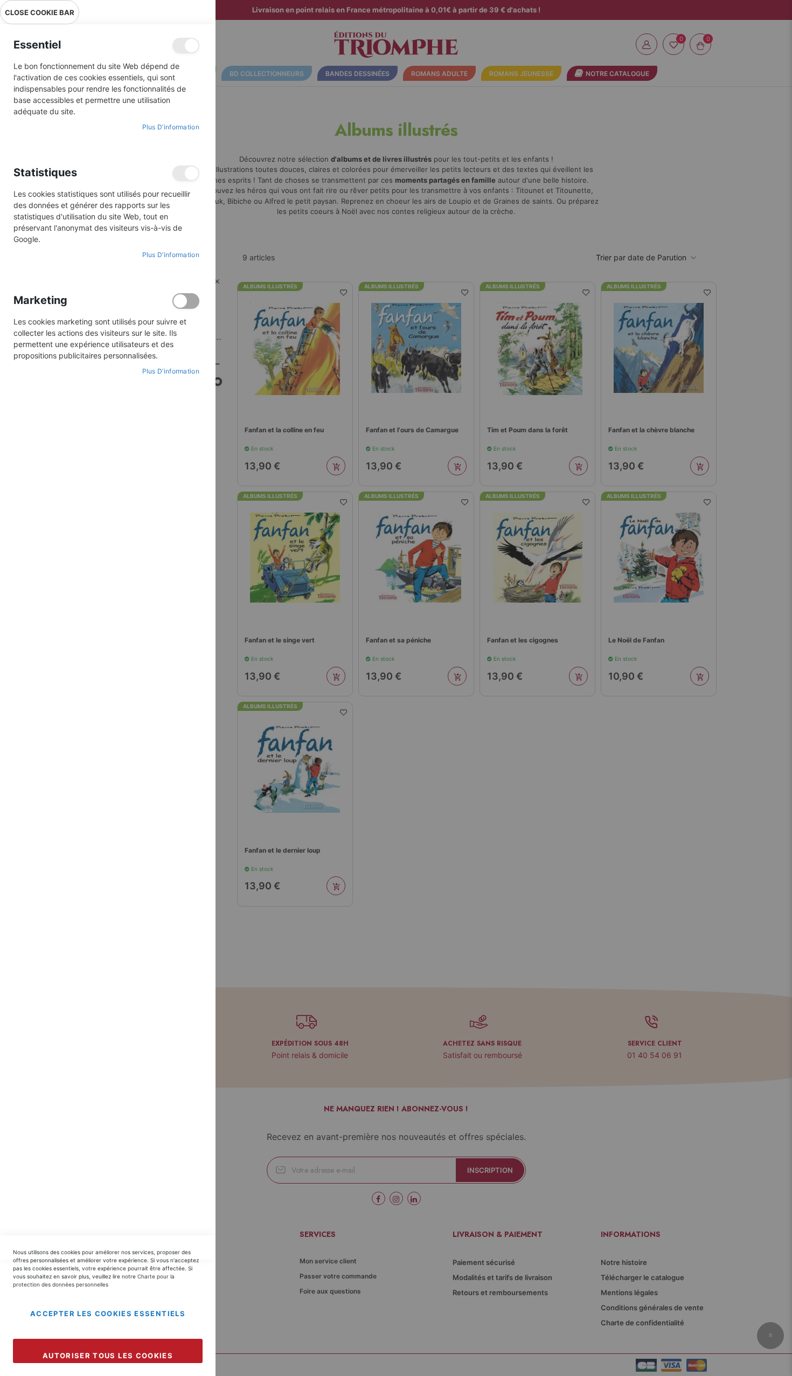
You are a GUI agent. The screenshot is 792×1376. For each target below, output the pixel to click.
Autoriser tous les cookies (108, 1355)
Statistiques (185, 173)
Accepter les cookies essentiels (107, 1313)
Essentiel (185, 45)
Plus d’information (170, 127)
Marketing (185, 301)
